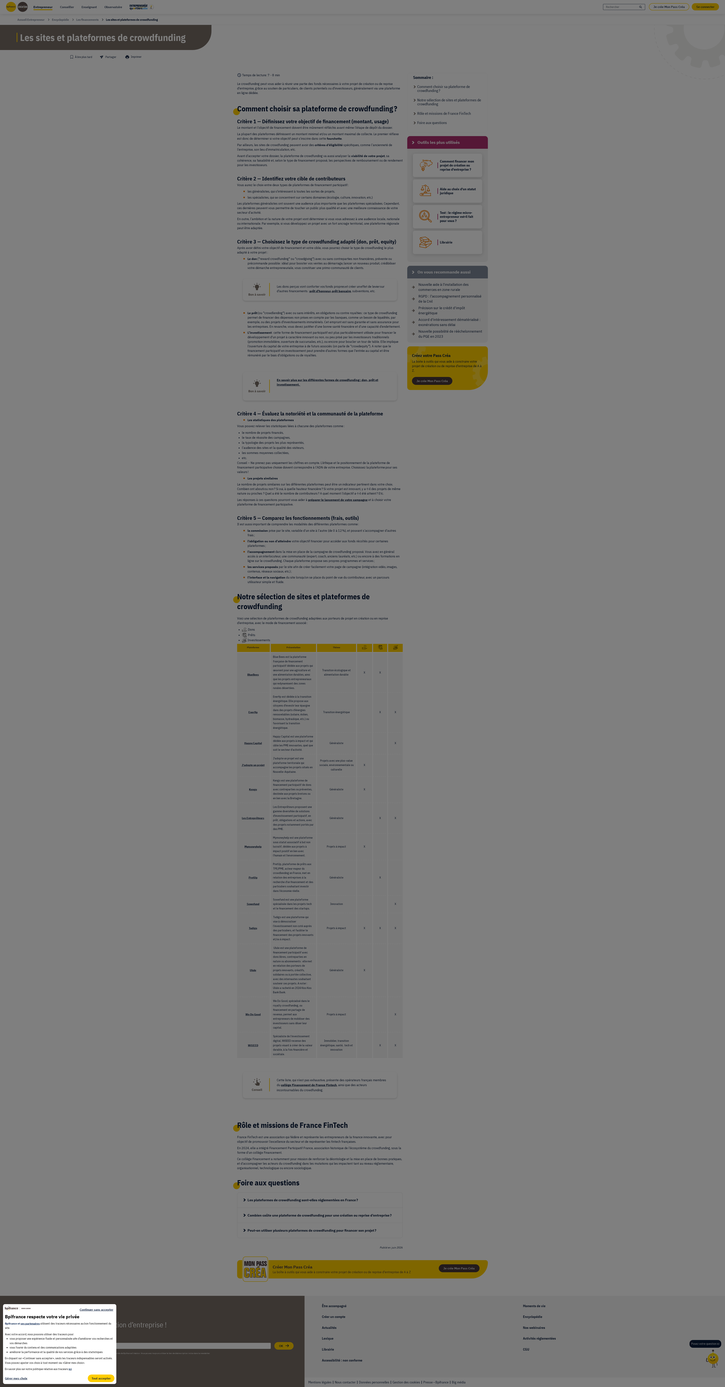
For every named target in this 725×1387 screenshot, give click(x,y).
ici (70, 1369)
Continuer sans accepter (96, 1309)
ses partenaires (30, 1323)
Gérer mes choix (16, 1378)
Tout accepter (101, 1378)
